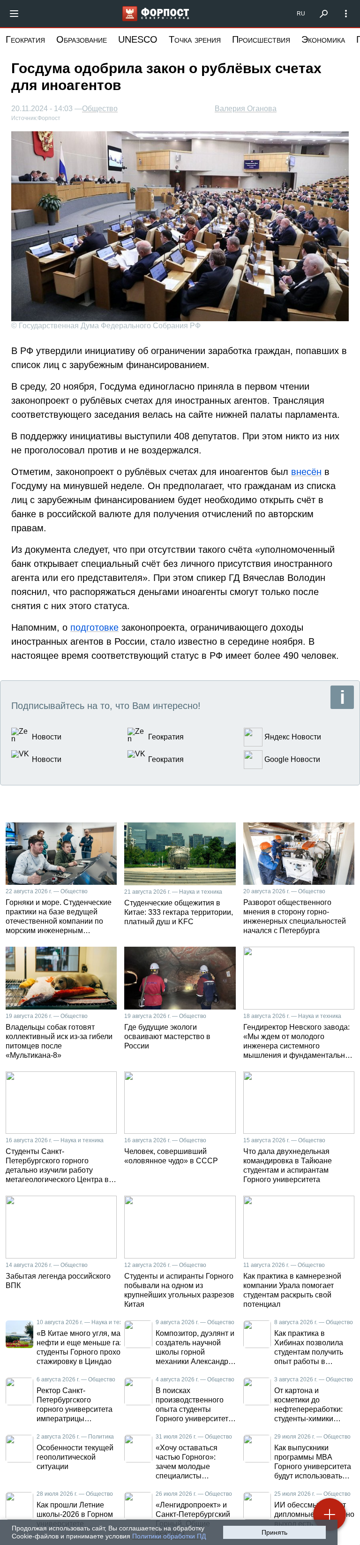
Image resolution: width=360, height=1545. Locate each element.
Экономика (323, 39)
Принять (274, 1532)
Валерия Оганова (246, 109)
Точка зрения (195, 39)
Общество (100, 109)
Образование (81, 39)
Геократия (25, 39)
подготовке (94, 627)
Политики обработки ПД (169, 1536)
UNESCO (138, 39)
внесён (306, 472)
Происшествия (261, 39)
